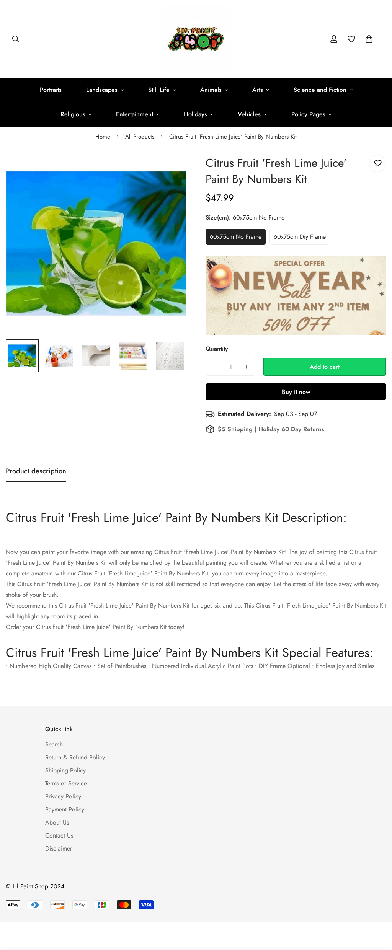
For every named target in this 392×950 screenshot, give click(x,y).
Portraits (51, 89)
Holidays (195, 114)
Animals (211, 89)
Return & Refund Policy (75, 757)
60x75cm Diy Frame (300, 236)
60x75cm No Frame (235, 236)
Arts (257, 89)
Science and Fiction (320, 89)
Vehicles (249, 114)
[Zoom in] (170, 169)
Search (54, 744)
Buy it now (296, 392)
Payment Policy (64, 809)
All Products (139, 136)
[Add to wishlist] (377, 163)
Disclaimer (58, 848)
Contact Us (59, 835)
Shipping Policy (65, 770)
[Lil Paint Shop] (196, 39)
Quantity (217, 348)
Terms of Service (66, 783)
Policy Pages (308, 114)
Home (102, 136)
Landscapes (102, 89)
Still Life (159, 89)
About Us (57, 822)
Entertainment (134, 114)
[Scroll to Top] (377, 908)
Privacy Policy (63, 796)
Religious (72, 114)
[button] (369, 39)
